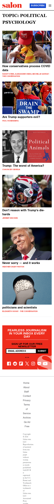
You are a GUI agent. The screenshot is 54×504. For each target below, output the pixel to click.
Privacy (27, 400)
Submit (42, 351)
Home (26, 383)
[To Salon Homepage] (12, 5)
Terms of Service (27, 409)
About (26, 387)
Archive (27, 418)
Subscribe (38, 6)
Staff (26, 392)
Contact (27, 396)
